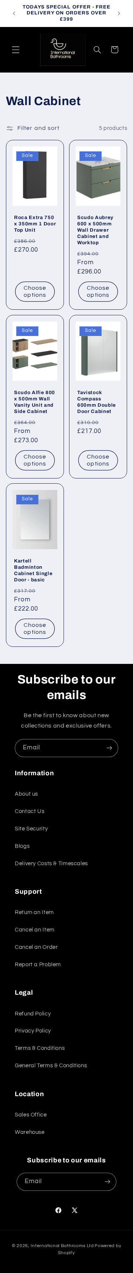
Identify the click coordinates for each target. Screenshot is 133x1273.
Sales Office (31, 1115)
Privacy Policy (33, 1031)
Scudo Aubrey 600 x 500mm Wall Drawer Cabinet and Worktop (95, 230)
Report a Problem (38, 964)
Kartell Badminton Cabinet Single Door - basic (33, 570)
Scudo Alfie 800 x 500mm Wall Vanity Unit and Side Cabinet (34, 402)
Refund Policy (33, 1014)
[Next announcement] (119, 13)
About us (26, 794)
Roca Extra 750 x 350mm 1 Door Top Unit (35, 224)
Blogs (22, 846)
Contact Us (29, 811)
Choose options (35, 291)
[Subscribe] (109, 748)
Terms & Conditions (40, 1048)
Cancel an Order (36, 947)
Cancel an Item (35, 930)
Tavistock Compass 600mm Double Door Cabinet (96, 402)
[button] (15, 49)
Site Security (31, 829)
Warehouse (30, 1132)
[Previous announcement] (14, 13)
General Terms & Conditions (51, 1065)
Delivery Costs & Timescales (51, 863)
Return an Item (34, 912)
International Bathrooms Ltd (62, 1246)
